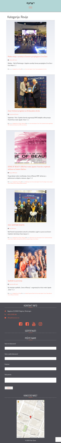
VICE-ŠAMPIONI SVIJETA (16, 225)
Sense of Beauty (11, 183)
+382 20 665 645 (12, 314)
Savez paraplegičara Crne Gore (41, 69)
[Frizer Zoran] (30, 4)
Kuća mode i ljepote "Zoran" (30, 69)
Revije (20, 69)
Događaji (14, 69)
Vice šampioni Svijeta (29, 239)
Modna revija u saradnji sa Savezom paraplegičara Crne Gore (27, 56)
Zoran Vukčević (24, 124)
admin (16, 60)
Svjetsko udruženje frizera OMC (15, 124)
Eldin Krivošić (32, 237)
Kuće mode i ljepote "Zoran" (35, 123)
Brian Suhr (34, 293)
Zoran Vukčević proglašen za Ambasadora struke (24, 111)
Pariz (41, 123)
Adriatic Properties (28, 293)
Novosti (17, 69)
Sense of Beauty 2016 (18, 183)
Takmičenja (24, 123)
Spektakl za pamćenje (15, 281)
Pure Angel (44, 181)
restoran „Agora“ (50, 181)
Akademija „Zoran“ (28, 181)
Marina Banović (49, 293)
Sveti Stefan (24, 183)
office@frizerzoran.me (13, 318)
